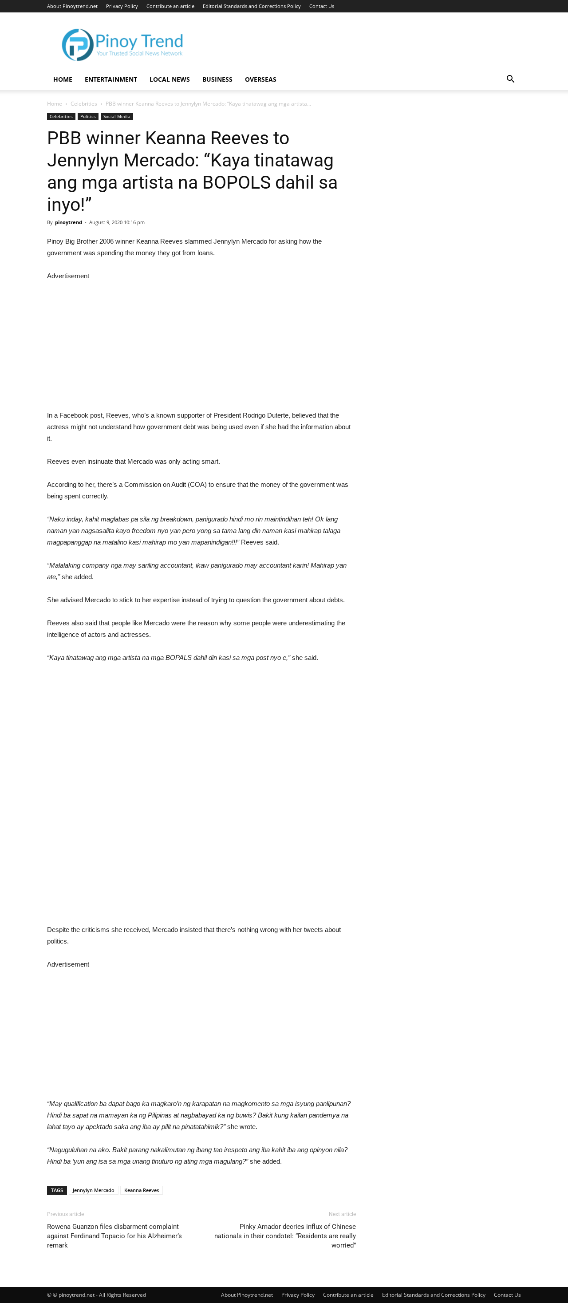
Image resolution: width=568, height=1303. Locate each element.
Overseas (260, 79)
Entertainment (111, 79)
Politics (88, 116)
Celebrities (84, 103)
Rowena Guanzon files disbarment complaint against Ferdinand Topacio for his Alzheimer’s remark (114, 1236)
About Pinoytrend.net (72, 6)
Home (62, 79)
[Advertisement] (201, 344)
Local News (170, 79)
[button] (510, 80)
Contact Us (321, 6)
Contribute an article (170, 6)
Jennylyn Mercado (93, 1190)
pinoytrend (68, 222)
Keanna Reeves (141, 1190)
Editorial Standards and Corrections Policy (252, 6)
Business (217, 79)
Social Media (116, 116)
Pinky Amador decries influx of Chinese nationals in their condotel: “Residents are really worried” (285, 1236)
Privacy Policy (122, 6)
